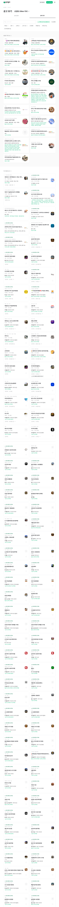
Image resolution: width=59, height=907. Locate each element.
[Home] (6, 2)
